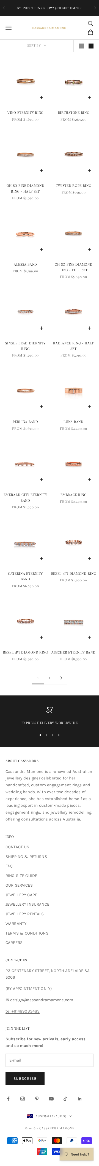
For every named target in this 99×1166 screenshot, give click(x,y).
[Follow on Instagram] (22, 1099)
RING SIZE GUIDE (21, 875)
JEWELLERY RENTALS (25, 913)
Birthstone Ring (73, 112)
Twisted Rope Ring (73, 185)
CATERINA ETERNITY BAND (25, 576)
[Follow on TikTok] (65, 1099)
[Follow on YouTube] (51, 1099)
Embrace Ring (74, 494)
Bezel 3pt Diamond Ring (73, 573)
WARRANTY (16, 923)
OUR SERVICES (19, 885)
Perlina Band (25, 421)
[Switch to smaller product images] (91, 46)
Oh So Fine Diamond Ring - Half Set (26, 188)
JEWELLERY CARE (21, 894)
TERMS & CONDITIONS (27, 933)
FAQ (9, 865)
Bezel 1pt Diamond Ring (25, 652)
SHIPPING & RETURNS (26, 856)
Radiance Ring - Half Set (73, 346)
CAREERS (14, 942)
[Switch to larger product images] (81, 46)
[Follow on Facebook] (8, 1099)
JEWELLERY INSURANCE (27, 904)
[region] (49, 716)
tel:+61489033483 (23, 1011)
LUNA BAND (73, 421)
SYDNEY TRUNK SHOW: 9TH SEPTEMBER (49, 8)
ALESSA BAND (25, 264)
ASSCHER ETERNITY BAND (73, 652)
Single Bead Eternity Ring (25, 346)
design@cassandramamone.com (41, 999)
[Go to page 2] (61, 678)
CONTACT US (17, 846)
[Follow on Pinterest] (37, 1099)
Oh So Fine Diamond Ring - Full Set (74, 267)
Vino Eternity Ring (25, 112)
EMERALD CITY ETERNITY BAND (25, 497)
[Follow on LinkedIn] (79, 1099)
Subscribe (25, 1078)
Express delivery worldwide (49, 722)
